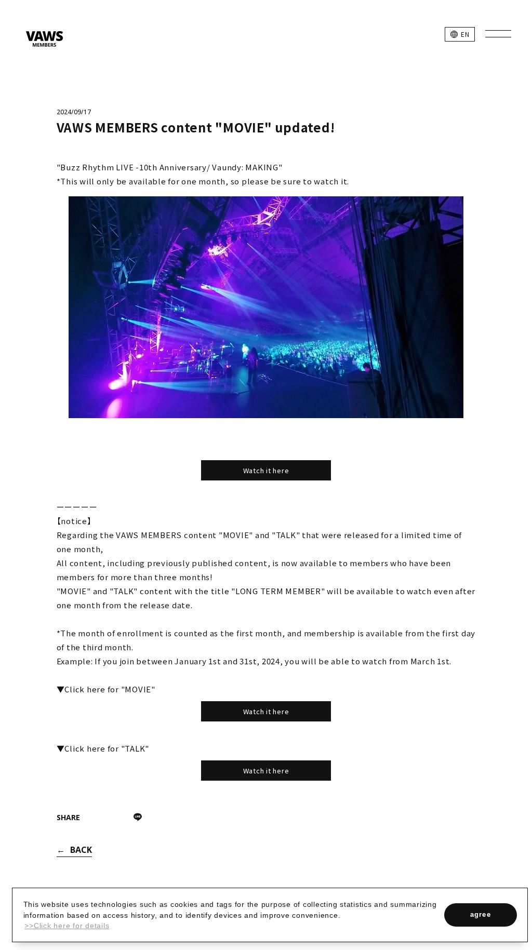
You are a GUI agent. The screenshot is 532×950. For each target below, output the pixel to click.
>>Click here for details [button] (66, 925)
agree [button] (480, 914)
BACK (81, 849)
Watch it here (266, 470)
